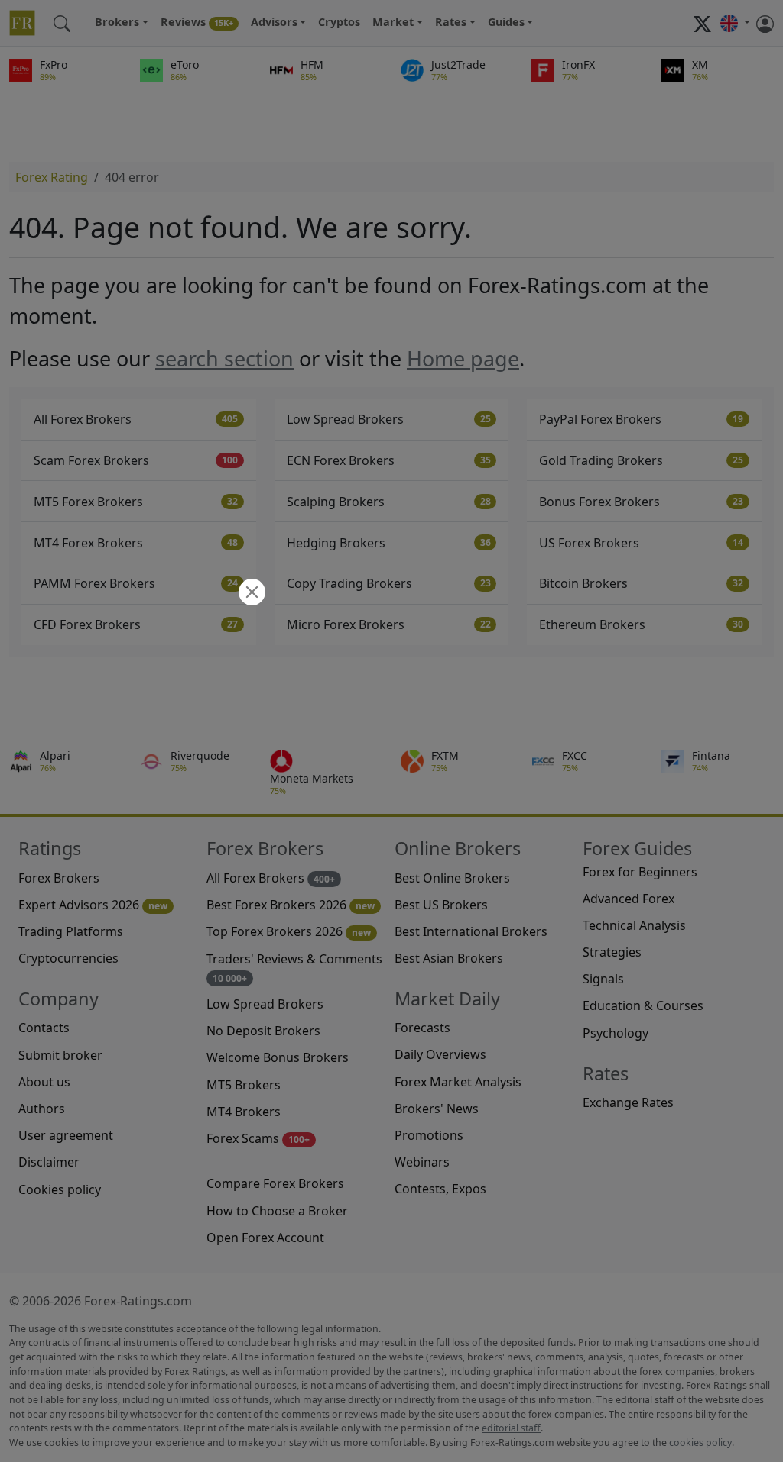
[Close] (250, 593)
